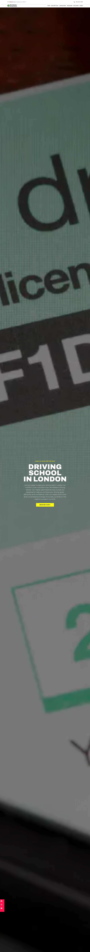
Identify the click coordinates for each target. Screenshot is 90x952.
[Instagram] (2, 905)
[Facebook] (2, 901)
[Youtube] (2, 909)
